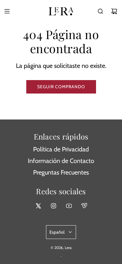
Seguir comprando (61, 86)
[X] (38, 206)
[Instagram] (53, 206)
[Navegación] (7, 11)
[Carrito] (114, 11)
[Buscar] (100, 11)
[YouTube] (69, 206)
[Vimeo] (84, 206)
